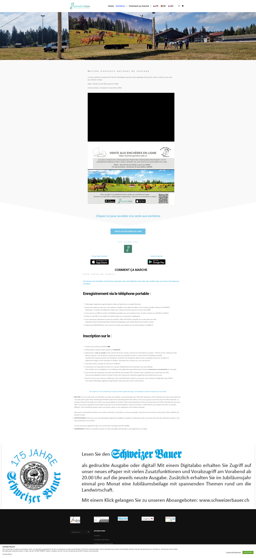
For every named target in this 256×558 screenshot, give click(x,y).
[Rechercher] (179, 6)
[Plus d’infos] (182, 6)
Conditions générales (101, 540)
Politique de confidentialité (103, 544)
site (108, 346)
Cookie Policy (7, 554)
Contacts (97, 536)
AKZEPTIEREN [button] (248, 552)
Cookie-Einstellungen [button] (233, 552)
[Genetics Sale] (80, 6)
